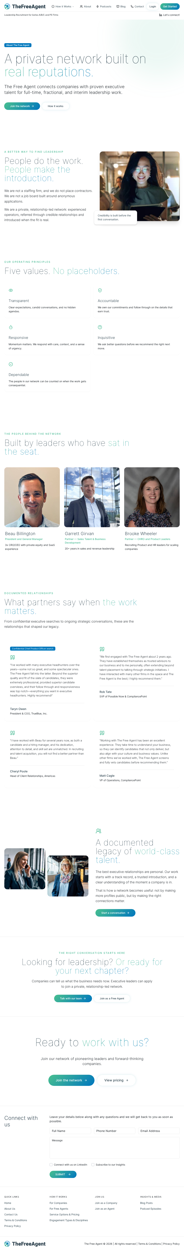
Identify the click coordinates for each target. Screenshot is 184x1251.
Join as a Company (106, 1202)
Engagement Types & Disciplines (69, 1220)
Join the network (20, 106)
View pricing (113, 1080)
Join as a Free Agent (112, 998)
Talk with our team (71, 998)
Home (7, 1202)
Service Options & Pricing (64, 1214)
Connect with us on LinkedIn (70, 1164)
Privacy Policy (12, 1225)
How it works (55, 106)
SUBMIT (60, 1174)
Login (153, 6)
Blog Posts (146, 1202)
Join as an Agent (104, 1208)
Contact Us (10, 1214)
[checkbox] (51, 1164)
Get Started (170, 6)
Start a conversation (113, 912)
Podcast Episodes (150, 1208)
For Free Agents (59, 1208)
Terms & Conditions (15, 1220)
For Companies (58, 1202)
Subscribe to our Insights (110, 1164)
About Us (9, 1208)
